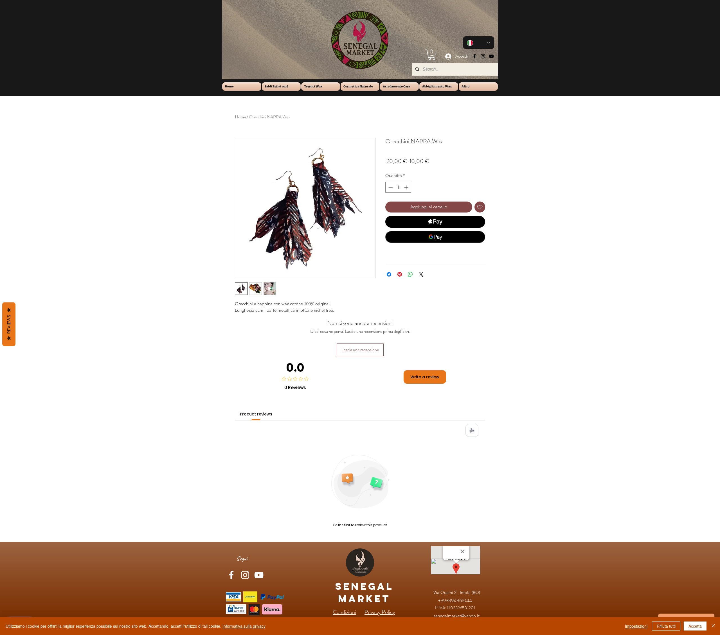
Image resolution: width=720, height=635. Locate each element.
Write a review (424, 377)
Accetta (695, 626)
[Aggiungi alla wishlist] (479, 207)
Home (240, 117)
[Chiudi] (713, 626)
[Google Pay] (435, 237)
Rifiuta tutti (666, 626)
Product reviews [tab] (256, 414)
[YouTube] (491, 56)
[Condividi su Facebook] (389, 274)
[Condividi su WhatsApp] (410, 274)
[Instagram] (483, 56)
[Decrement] (390, 187)
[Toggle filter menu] (471, 430)
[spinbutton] (398, 187)
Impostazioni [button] (636, 626)
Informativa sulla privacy (244, 626)
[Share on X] (421, 274)
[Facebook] (474, 56)
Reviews (9, 324)
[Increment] (407, 187)
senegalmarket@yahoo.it (457, 615)
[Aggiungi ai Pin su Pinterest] (399, 274)
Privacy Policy (379, 612)
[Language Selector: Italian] (478, 42)
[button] (431, 54)
